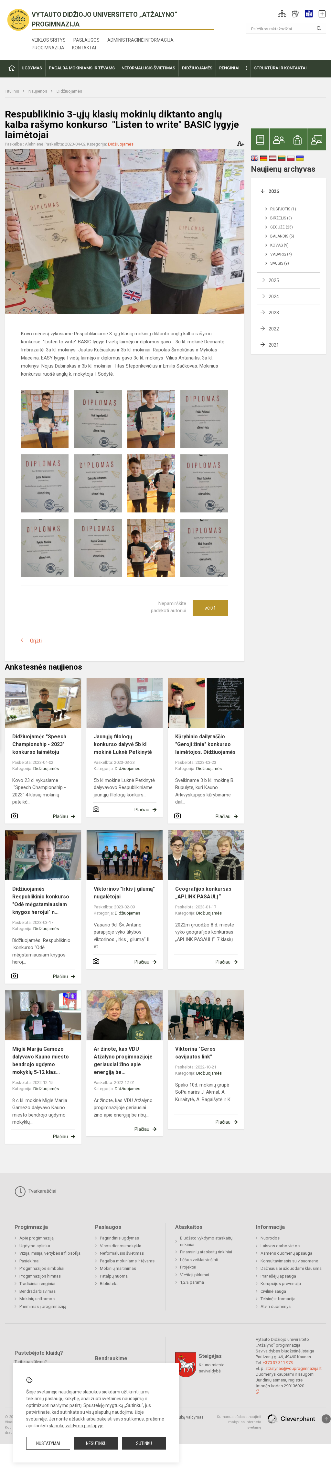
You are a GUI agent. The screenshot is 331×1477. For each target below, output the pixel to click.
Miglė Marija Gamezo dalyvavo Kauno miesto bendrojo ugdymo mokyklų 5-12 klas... (40, 1060)
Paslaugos (86, 40)
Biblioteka (109, 1283)
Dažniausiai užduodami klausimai (292, 1268)
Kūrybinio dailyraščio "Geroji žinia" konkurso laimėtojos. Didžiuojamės (205, 744)
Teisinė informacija (278, 1298)
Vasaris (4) (281, 254)
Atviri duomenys (276, 1306)
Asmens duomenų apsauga (286, 1253)
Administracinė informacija (140, 40)
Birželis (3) (281, 218)
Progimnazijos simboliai (41, 1268)
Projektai (188, 1267)
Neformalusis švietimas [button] (148, 68)
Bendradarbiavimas (37, 1291)
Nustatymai (48, 1443)
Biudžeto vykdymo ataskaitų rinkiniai (206, 1241)
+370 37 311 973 (278, 1362)
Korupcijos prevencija (281, 1283)
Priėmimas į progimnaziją (42, 1306)
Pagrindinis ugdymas (119, 1238)
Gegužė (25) (281, 227)
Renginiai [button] (229, 68)
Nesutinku (96, 1443)
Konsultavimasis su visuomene (289, 1261)
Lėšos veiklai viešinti (199, 1259)
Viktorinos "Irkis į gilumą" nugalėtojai (124, 893)
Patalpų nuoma (114, 1276)
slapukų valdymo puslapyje (76, 1425)
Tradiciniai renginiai (37, 1283)
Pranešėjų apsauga (278, 1276)
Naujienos (38, 91)
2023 (274, 312)
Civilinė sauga (273, 1291)
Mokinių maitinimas (118, 1268)
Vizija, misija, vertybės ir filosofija (49, 1253)
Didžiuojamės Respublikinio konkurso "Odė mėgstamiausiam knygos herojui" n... (40, 900)
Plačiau (60, 816)
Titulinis (12, 91)
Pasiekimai (29, 1261)
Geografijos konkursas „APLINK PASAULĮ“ (203, 893)
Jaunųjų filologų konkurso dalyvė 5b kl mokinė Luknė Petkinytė (123, 744)
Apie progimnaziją (36, 1238)
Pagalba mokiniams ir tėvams (127, 1261)
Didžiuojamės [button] (197, 68)
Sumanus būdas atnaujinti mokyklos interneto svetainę (239, 1422)
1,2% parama (192, 1282)
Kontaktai (84, 47)
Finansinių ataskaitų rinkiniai (206, 1251)
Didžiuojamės (69, 91)
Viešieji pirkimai (194, 1274)
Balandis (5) (282, 236)
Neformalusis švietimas (122, 1253)
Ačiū (210, 608)
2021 (274, 345)
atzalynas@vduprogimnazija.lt (293, 1368)
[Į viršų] (326, 1418)
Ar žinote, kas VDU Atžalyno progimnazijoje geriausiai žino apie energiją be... (123, 1060)
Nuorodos (270, 1238)
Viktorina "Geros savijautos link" (195, 1053)
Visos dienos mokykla (120, 1245)
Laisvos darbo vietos (280, 1245)
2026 (274, 191)
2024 (274, 296)
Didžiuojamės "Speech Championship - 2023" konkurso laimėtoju (39, 744)
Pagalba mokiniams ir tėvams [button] (82, 68)
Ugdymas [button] (32, 68)
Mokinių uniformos (37, 1298)
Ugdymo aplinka (34, 1245)
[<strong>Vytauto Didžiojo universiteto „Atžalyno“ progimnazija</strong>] (18, 19)
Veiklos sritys (49, 40)
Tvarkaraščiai (41, 1191)
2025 (274, 280)
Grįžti (36, 641)
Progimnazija (48, 47)
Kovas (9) (279, 245)
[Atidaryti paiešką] (319, 28)
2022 (274, 328)
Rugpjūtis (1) (283, 209)
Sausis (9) (279, 263)
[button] (282, 13)
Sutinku (144, 1443)
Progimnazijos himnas (40, 1276)
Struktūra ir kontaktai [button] (280, 68)
